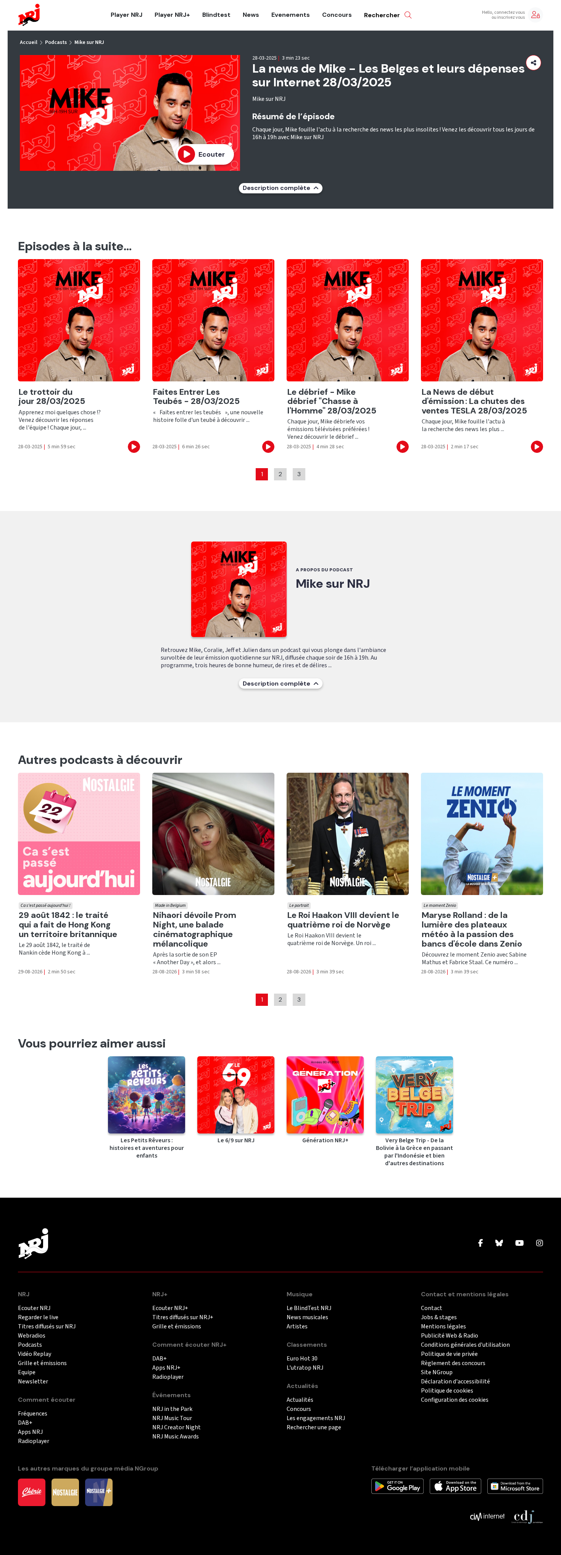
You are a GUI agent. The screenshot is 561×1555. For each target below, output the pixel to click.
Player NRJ (126, 14)
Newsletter (33, 1382)
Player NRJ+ (172, 14)
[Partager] (533, 62)
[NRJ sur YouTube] (519, 1243)
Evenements (290, 14)
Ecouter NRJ (34, 1308)
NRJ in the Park (172, 1409)
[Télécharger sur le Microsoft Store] (515, 1486)
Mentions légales (443, 1327)
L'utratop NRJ (305, 1368)
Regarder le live (38, 1317)
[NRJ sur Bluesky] (499, 1243)
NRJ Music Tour (172, 1418)
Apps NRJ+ (166, 1368)
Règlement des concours (453, 1363)
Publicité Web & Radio (449, 1336)
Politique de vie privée (449, 1354)
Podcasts (56, 42)
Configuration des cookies (454, 1400)
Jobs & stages (439, 1317)
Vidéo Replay (34, 1354)
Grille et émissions (42, 1363)
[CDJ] (527, 1516)
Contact (431, 1308)
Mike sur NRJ (89, 42)
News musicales (307, 1317)
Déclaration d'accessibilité (455, 1382)
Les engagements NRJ (316, 1418)
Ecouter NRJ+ (170, 1308)
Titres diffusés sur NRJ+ (182, 1317)
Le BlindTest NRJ (309, 1308)
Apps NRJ (30, 1432)
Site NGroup (437, 1373)
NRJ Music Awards (175, 1437)
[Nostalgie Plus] (99, 1492)
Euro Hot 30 (302, 1359)
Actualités (300, 1400)
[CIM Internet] (487, 1516)
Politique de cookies (447, 1391)
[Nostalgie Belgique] (65, 1492)
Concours (337, 14)
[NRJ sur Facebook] (480, 1243)
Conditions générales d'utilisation (465, 1345)
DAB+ (25, 1423)
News (251, 14)
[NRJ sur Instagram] (539, 1243)
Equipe (26, 1373)
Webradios (31, 1336)
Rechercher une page (314, 1428)
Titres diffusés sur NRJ (47, 1327)
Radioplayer (33, 1441)
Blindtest (216, 14)
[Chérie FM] (31, 1492)
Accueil (28, 42)
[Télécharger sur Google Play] (397, 1486)
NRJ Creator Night (176, 1428)
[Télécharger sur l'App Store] (455, 1486)
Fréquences (32, 1414)
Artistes (297, 1327)
